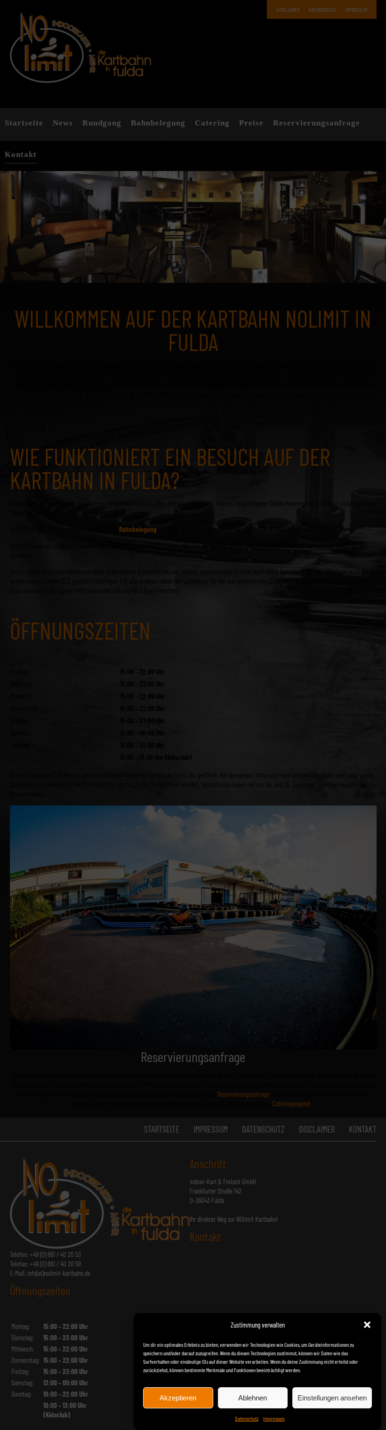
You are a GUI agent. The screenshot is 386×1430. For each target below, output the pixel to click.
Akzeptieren (178, 1398)
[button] (367, 1324)
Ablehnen (252, 1398)
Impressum (274, 1418)
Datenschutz (246, 1418)
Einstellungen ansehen (332, 1398)
